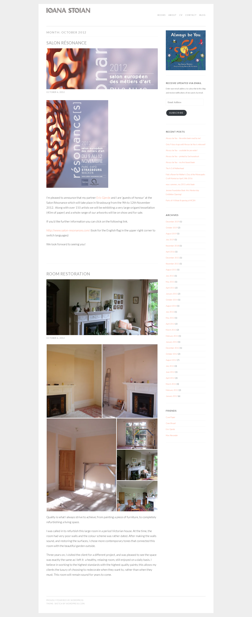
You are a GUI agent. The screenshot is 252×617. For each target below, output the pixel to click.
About (172, 15)
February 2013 (172, 336)
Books (162, 15)
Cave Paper (170, 417)
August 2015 (171, 269)
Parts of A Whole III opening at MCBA (180, 200)
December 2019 (172, 221)
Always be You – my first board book (180, 162)
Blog (203, 15)
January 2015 (171, 294)
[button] (74, 381)
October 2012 (171, 354)
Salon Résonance (66, 42)
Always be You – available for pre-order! (182, 150)
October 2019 (171, 227)
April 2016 (170, 252)
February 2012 (172, 390)
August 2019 (171, 233)
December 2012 (172, 348)
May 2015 (170, 282)
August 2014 (171, 306)
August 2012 (171, 360)
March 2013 (171, 330)
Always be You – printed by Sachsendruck (182, 156)
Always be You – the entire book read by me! (183, 138)
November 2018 (172, 246)
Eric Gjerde (103, 197)
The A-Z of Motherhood (175, 168)
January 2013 (171, 342)
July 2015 (170, 276)
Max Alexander (172, 435)
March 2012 (171, 384)
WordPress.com (75, 603)
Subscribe (176, 113)
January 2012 (171, 396)
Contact (191, 15)
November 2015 (172, 264)
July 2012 (170, 366)
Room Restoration (68, 273)
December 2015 (172, 258)
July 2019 (170, 239)
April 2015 (170, 288)
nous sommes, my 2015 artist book (180, 184)
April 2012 (170, 378)
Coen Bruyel (171, 423)
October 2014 (171, 300)
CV (181, 15)
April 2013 (170, 324)
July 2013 (170, 312)
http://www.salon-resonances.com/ (68, 230)
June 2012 (170, 372)
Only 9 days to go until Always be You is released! (186, 144)
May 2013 (170, 318)
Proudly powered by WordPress (64, 600)
